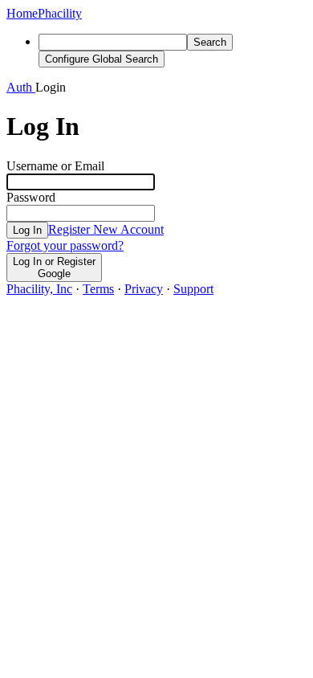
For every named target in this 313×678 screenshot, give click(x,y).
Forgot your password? (65, 245)
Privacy (143, 289)
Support (193, 289)
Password (30, 197)
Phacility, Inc (39, 289)
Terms (98, 289)
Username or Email (55, 166)
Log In (27, 230)
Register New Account (106, 229)
